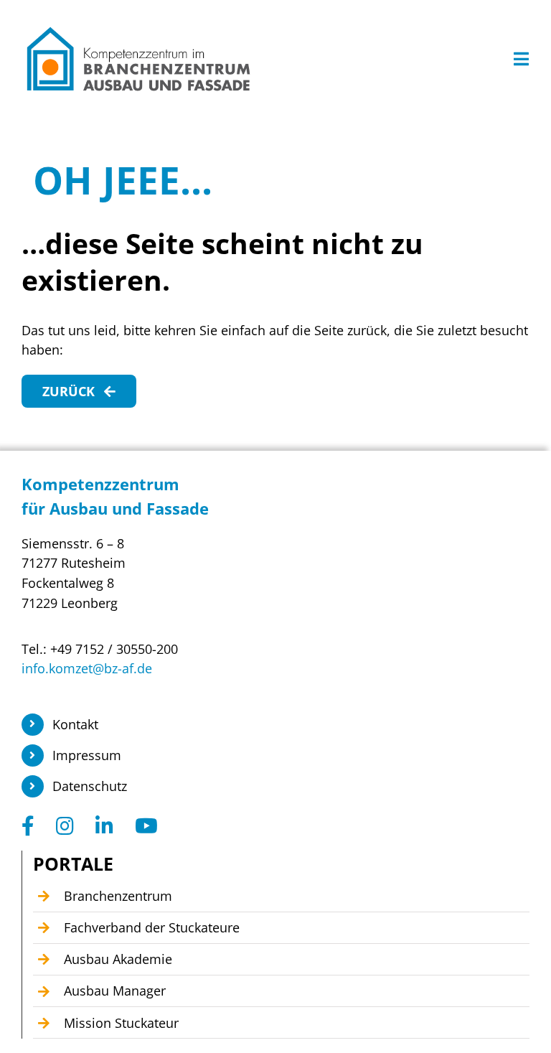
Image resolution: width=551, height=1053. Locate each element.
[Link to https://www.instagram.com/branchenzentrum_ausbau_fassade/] (65, 826)
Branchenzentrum (118, 895)
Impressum (86, 755)
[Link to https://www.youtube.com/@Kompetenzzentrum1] (146, 826)
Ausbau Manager (115, 990)
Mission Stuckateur (121, 1022)
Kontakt (75, 724)
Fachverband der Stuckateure (152, 927)
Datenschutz (89, 786)
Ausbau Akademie (118, 959)
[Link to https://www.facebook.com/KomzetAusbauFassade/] (28, 826)
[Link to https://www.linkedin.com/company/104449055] (104, 826)
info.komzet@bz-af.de (87, 668)
